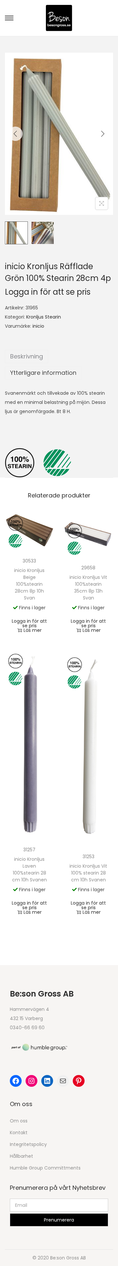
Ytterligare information (43, 373)
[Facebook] (16, 1081)
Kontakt (19, 1132)
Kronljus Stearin (43, 317)
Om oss (19, 1121)
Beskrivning (26, 356)
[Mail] (63, 1081)
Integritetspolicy (28, 1144)
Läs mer (33, 630)
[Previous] (15, 134)
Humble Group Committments (45, 1168)
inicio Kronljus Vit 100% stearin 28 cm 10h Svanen (88, 873)
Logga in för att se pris (47, 291)
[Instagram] (31, 1081)
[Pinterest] (79, 1081)
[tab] (59, 356)
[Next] (102, 134)
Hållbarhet (21, 1156)
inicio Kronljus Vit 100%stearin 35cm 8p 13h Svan (88, 587)
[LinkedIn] (47, 1081)
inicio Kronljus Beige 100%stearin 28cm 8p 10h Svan (29, 584)
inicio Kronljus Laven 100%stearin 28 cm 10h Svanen (29, 869)
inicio (38, 326)
